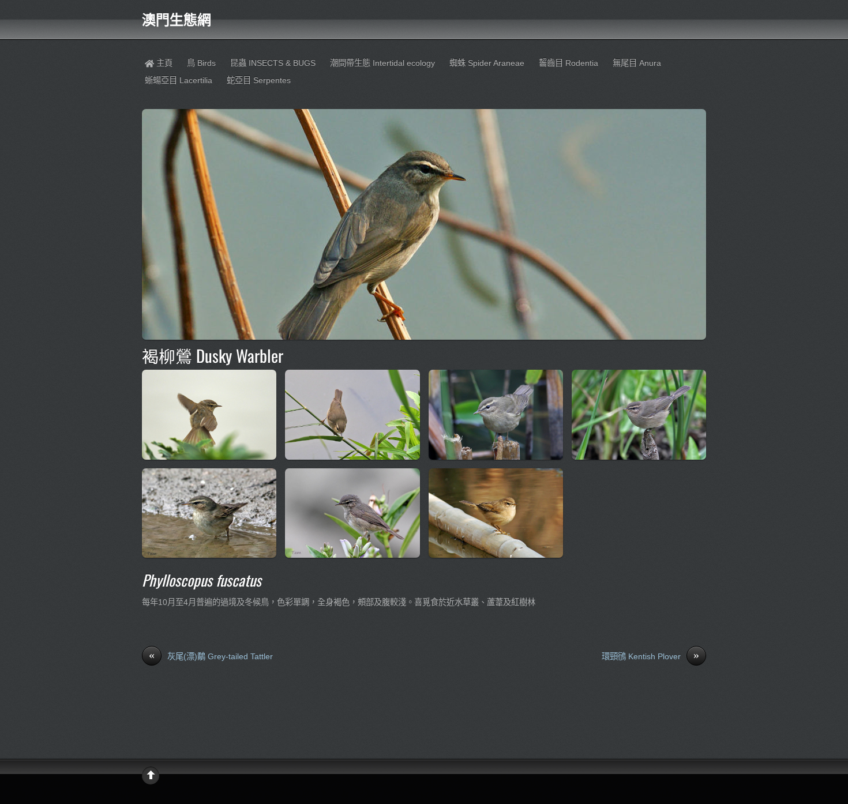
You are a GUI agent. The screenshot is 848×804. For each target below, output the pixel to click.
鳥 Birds (201, 62)
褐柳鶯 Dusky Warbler (212, 355)
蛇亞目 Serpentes (259, 80)
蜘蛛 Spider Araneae (486, 62)
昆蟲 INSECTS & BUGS (273, 62)
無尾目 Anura (637, 62)
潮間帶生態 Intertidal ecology (382, 62)
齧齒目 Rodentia (568, 62)
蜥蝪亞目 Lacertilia (178, 80)
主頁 (163, 62)
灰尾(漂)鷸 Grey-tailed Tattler (211, 656)
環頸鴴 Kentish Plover (650, 656)
